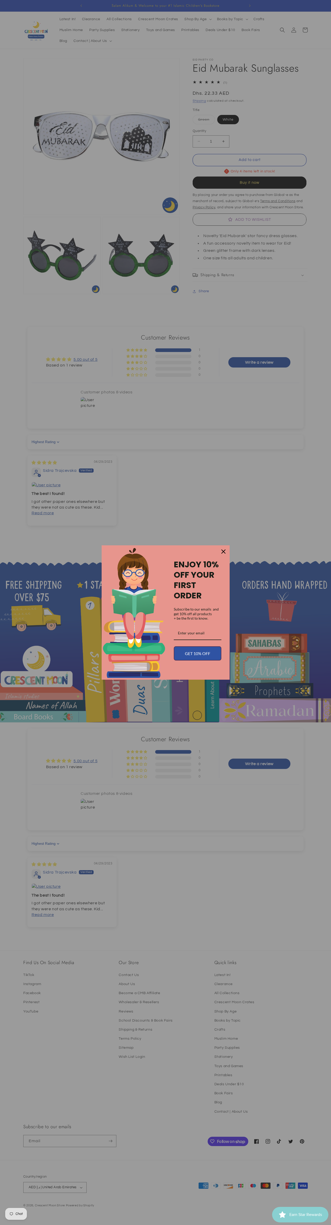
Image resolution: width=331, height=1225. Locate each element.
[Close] (223, 551)
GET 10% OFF (197, 653)
